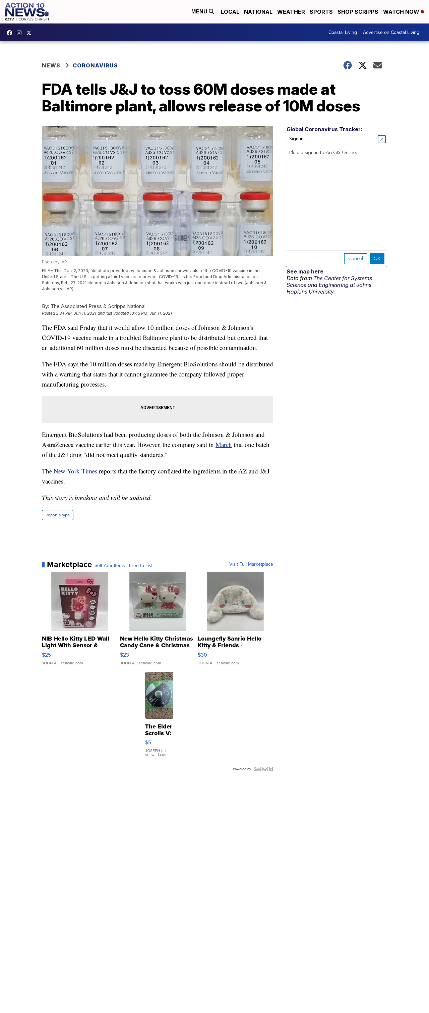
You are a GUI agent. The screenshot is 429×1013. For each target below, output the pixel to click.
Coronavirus (95, 65)
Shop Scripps (358, 11)
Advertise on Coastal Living (391, 32)
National (258, 11)
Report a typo (58, 515)
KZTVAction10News (11, 33)
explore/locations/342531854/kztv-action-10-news (21, 33)
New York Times (75, 471)
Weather (291, 11)
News (51, 65)
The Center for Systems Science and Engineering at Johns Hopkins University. (329, 285)
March (224, 444)
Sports (321, 11)
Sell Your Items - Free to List (123, 565)
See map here (305, 271)
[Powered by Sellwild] (263, 769)
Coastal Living (342, 32)
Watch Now (402, 11)
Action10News (30, 33)
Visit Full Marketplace (251, 564)
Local (230, 11)
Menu (200, 11)
